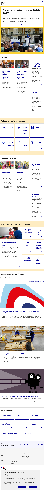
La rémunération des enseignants (38, 232)
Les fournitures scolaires (36, 195)
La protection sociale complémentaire (27, 231)
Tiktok (28, 444)
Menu (42, 1)
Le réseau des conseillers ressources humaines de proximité (9, 243)
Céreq (12, 463)
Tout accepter (33, 487)
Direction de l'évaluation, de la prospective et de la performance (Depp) (37, 453)
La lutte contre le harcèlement (39, 127)
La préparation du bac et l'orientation (10, 143)
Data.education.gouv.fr (26, 452)
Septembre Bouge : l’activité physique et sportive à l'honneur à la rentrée (20, 312)
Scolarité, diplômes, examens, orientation (36, 424)
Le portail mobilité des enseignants (27, 259)
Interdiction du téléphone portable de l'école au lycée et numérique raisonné (7, 75)
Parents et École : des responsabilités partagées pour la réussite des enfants (22, 75)
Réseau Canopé (3, 458)
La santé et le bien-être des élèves (25, 144)
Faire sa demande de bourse (37, 165)
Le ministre (20, 415)
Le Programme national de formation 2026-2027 (38, 260)
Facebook (24, 444)
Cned (2, 457)
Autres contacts (28, 433)
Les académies (20, 423)
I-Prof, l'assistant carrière (27, 244)
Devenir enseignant (4, 452)
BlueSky (42, 444)
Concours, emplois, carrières (9, 433)
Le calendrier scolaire (10, 127)
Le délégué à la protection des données (6, 424)
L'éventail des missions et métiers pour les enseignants (38, 245)
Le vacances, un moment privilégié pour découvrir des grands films (21, 396)
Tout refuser (21, 487)
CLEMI (2, 460)
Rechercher (39, 1)
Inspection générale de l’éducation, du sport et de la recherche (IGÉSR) (37, 457)
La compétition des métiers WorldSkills (13, 354)
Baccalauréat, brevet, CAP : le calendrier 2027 (36, 65)
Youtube (38, 444)
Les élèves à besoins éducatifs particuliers (40, 143)
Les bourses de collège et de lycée (25, 129)
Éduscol (2, 453)
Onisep (2, 455)
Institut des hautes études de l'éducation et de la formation (15, 455)
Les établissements (7, 415)
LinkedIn (31, 444)
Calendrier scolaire (35, 93)
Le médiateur (34, 415)
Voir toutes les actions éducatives (35, 281)
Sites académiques (14, 461)
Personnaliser (10, 487)
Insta (21, 444)
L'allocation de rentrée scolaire (6, 173)
